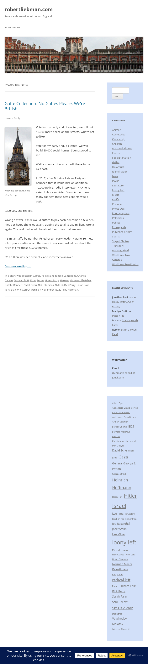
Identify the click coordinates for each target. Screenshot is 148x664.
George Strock (119, 474)
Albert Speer (118, 403)
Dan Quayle (118, 445)
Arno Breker (130, 417)
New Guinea (118, 554)
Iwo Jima (118, 513)
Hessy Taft (117, 497)
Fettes (40, 280)
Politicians (118, 218)
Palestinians (120, 569)
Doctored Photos (122, 148)
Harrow (64, 280)
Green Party (52, 280)
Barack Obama (119, 426)
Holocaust (118, 167)
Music (115, 194)
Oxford (59, 285)
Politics (45, 275)
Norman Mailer (122, 564)
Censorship (118, 139)
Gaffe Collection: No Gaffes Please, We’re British (45, 105)
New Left (130, 554)
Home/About (12, 27)
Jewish (115, 181)
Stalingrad (117, 613)
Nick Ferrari (30, 285)
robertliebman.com (29, 9)
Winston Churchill (27, 289)
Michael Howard (120, 550)
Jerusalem (130, 514)
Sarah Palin (83, 285)
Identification (120, 171)
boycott (116, 436)
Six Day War (122, 607)
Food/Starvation (121, 157)
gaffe (114, 457)
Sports (116, 236)
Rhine (115, 586)
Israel (115, 176)
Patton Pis (118, 315)
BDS (131, 426)
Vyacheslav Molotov (119, 621)
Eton (33, 280)
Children (117, 143)
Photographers (121, 213)
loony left (124, 542)
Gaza (123, 457)
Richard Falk (127, 586)
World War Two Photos (125, 264)
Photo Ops (118, 208)
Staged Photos (120, 241)
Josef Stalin (119, 529)
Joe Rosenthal (121, 523)
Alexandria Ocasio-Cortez (125, 407)
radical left (121, 579)
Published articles (122, 232)
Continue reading (18, 266)
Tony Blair (10, 289)
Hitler (130, 495)
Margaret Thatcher (80, 280)
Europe (116, 153)
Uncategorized (120, 250)
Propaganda (119, 227)
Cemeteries (118, 134)
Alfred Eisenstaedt (121, 412)
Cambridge (70, 275)
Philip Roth (117, 574)
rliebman (73, 289)
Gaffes (36, 275)
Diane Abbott (21, 280)
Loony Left (118, 190)
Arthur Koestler (120, 421)
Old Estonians (46, 285)
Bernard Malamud (121, 431)
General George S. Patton (124, 466)
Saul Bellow (120, 602)
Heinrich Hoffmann (121, 483)
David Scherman (123, 450)
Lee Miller (118, 534)
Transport (118, 245)
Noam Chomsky (120, 559)
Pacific (115, 199)
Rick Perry (70, 285)
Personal (117, 204)
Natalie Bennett (14, 285)
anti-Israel (117, 417)
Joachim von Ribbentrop (124, 519)
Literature (118, 185)
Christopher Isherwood (124, 441)
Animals (116, 130)
